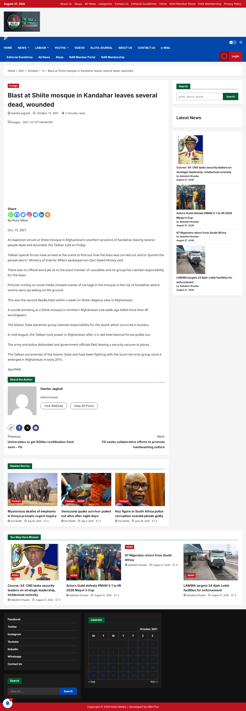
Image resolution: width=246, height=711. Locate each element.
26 (103, 675)
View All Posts (84, 406)
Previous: (41, 442)
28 (123, 675)
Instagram (14, 634)
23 (143, 667)
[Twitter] (23, 214)
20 (113, 667)
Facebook (14, 619)
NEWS (22, 47)
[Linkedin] (41, 214)
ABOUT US (125, 47)
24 (152, 667)
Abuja (78, 4)
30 (143, 675)
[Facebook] (17, 214)
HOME (8, 47)
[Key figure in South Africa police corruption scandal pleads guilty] (140, 489)
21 (123, 667)
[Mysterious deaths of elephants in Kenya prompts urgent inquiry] (32, 489)
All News (90, 4)
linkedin (13, 649)
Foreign (13, 85)
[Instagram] (29, 214)
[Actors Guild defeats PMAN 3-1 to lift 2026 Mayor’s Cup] (190, 197)
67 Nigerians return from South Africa (201, 232)
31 (152, 675)
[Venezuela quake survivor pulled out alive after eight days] (86, 489)
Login (235, 56)
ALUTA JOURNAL (101, 47)
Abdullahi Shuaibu (20, 599)
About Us (66, 4)
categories (105, 4)
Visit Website (53, 406)
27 (113, 675)
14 (123, 659)
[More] (47, 214)
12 (103, 659)
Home (163, 4)
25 (93, 675)
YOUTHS (60, 47)
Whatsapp (14, 656)
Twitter (12, 626)
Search (183, 86)
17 (152, 659)
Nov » (154, 681)
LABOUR (40, 47)
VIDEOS (79, 47)
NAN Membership (209, 4)
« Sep (91, 681)
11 (93, 659)
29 (133, 675)
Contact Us (122, 4)
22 (133, 667)
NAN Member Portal (182, 4)
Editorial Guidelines (144, 4)
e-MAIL (165, 47)
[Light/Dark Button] (233, 42)
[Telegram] (35, 214)
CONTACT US (146, 47)
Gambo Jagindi (20, 113)
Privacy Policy (232, 4)
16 (143, 659)
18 (93, 667)
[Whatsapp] (10, 214)
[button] (6, 38)
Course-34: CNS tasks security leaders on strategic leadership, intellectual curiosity (32, 590)
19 (103, 667)
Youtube (13, 641)
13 (113, 659)
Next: (133, 442)
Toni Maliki (16, 521)
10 (152, 652)
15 (133, 659)
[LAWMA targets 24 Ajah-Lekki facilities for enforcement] (190, 259)
